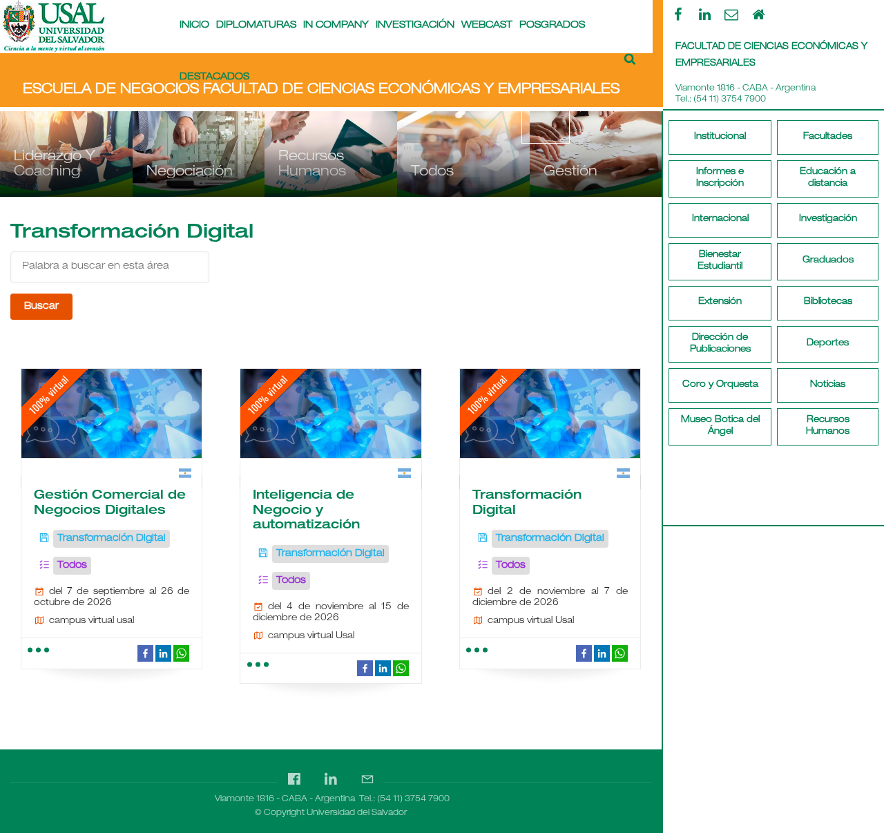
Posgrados (552, 25)
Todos (72, 566)
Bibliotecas (828, 302)
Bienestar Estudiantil (720, 261)
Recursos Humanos (827, 426)
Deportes (828, 343)
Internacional (720, 219)
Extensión (720, 302)
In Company (336, 25)
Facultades (827, 137)
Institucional (720, 137)
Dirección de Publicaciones (720, 344)
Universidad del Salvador (357, 813)
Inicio (194, 25)
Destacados (214, 77)
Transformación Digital (111, 539)
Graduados (828, 260)
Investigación (828, 219)
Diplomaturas (256, 25)
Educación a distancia (828, 178)
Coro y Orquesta (720, 385)
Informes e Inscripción (720, 178)
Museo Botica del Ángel (720, 426)
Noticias (827, 385)
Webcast (486, 25)
